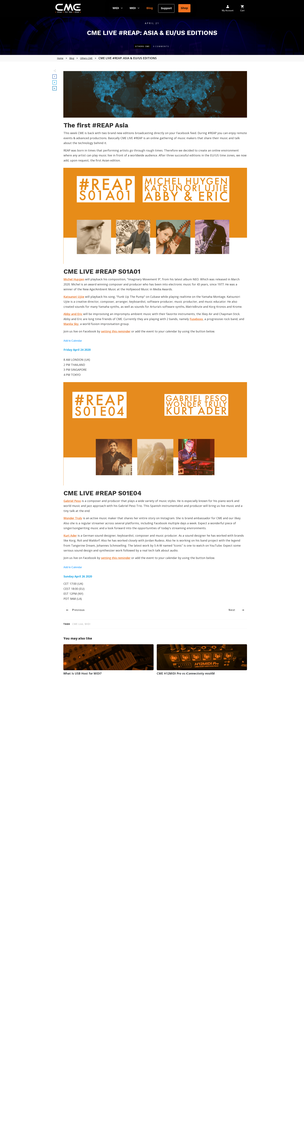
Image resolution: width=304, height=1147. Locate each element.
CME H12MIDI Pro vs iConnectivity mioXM (202, 661)
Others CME (142, 46)
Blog (149, 8)
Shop (184, 8)
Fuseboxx (196, 319)
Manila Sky (71, 324)
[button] (117, 8)
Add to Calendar (72, 340)
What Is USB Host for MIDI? (108, 661)
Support (166, 8)
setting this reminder (115, 331)
